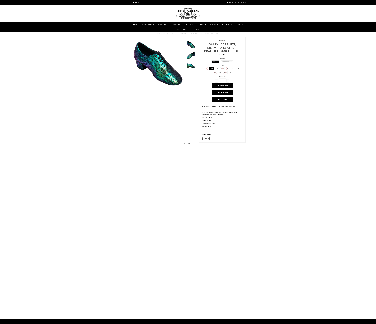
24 (227, 68)
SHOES (202, 24)
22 (206, 68)
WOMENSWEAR (147, 24)
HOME (135, 24)
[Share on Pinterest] (209, 139)
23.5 (222, 68)
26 (220, 72)
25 (238, 68)
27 (230, 72)
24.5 (233, 68)
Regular (215, 62)
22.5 (211, 68)
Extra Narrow (227, 62)
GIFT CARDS (181, 29)
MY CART (239, 2)
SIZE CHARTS (194, 29)
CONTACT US (188, 144)
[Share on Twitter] (206, 139)
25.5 (214, 72)
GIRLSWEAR (176, 24)
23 (217, 68)
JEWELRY (213, 24)
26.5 (225, 72)
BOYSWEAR (189, 24)
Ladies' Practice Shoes (170, 33)
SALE (239, 24)
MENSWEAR (162, 24)
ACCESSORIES (227, 24)
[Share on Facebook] (202, 139)
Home (159, 33)
